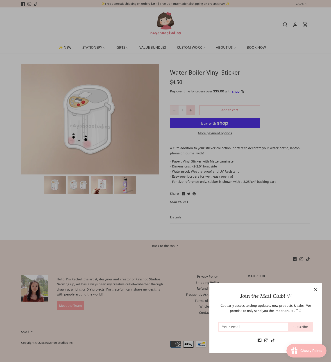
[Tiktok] (273, 340)
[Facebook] (259, 340)
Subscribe (300, 327)
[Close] (316, 290)
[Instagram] (266, 340)
